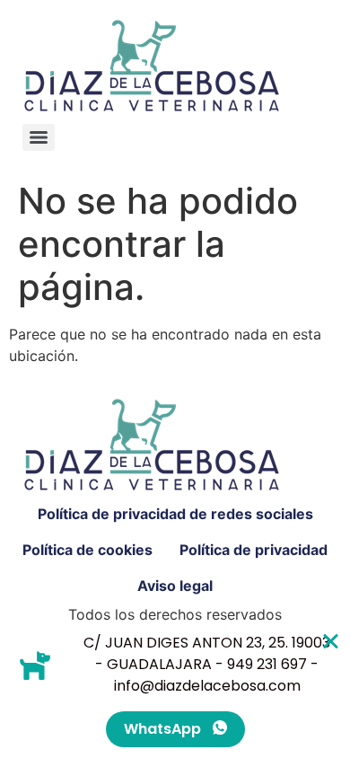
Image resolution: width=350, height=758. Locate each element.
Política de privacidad (253, 550)
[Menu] (38, 137)
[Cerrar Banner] (330, 640)
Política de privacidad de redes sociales (175, 514)
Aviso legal (175, 586)
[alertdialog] (175, 689)
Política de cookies (87, 550)
